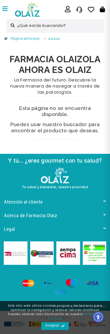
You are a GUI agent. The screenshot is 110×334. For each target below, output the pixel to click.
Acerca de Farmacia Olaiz (30, 215)
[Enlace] (5, 9)
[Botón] (102, 9)
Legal (9, 229)
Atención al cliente (23, 202)
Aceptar (52, 325)
